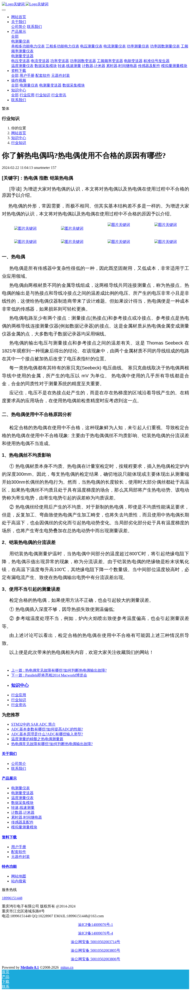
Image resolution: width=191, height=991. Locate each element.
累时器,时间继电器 (26, 817)
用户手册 (18, 847)
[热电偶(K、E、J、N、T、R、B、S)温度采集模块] (25, 242)
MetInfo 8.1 (29, 967)
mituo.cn (67, 967)
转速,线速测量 (22, 808)
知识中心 (18, 138)
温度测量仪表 (22, 798)
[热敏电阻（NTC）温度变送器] (119, 225)
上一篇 (59, 670)
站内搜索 (18, 881)
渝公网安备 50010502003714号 (95, 942)
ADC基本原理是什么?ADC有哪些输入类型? (47, 734)
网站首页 (18, 17)
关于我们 (9, 754)
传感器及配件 (22, 822)
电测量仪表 (20, 788)
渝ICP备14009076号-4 (95, 933)
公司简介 (18, 764)
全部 (15, 36)
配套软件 (18, 852)
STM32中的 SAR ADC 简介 (33, 724)
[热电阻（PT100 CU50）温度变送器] (25, 228)
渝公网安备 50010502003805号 (95, 950)
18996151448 (12, 898)
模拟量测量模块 (24, 827)
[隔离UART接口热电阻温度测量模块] (119, 242)
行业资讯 (18, 705)
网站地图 (18, 876)
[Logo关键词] (95, 4)
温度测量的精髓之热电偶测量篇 (37, 739)
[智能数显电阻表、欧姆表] (165, 242)
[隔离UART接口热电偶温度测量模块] (72, 242)
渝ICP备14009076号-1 (95, 925)
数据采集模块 (22, 803)
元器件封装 (20, 857)
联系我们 (18, 768)
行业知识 (18, 143)
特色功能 (9, 866)
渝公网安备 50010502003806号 (95, 959)
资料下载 (9, 837)
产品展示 (9, 778)
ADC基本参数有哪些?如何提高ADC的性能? (47, 729)
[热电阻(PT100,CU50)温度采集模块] (165, 225)
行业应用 (18, 695)
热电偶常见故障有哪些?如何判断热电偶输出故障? (52, 744)
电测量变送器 (22, 793)
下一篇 (49, 675)
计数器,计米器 (22, 812)
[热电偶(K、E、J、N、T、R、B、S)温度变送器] (72, 228)
